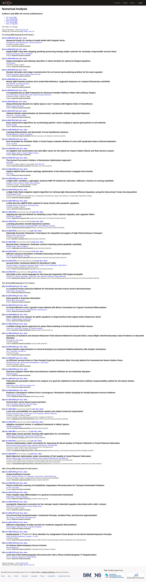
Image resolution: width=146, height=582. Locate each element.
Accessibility (51, 576)
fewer (25, 31)
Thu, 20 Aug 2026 (11, 19)
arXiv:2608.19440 (10, 261)
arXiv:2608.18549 (10, 333)
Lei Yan (8, 487)
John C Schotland (12, 404)
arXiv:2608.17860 (10, 522)
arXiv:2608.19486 (10, 242)
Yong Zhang (29, 436)
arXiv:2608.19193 (10, 286)
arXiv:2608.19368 (10, 189)
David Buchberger (22, 42)
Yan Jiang (15, 487)
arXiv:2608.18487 (10, 358)
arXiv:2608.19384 (10, 178)
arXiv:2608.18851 (10, 431)
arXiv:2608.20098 (9, 58)
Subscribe (25, 576)
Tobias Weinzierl (60, 276)
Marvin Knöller (24, 74)
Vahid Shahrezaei (50, 476)
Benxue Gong (21, 309)
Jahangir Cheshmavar (13, 426)
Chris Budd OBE (31, 226)
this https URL (40, 164)
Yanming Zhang (33, 205)
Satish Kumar (21, 235)
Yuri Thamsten (39, 413)
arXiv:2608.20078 (9, 70)
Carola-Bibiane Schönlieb (46, 226)
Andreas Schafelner (35, 527)
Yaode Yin (9, 328)
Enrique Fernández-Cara (14, 413)
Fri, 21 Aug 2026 (11, 17)
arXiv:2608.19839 (9, 101)
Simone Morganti (37, 328)
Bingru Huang (11, 106)
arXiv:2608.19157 (10, 305)
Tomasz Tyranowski (25, 134)
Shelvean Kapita (11, 374)
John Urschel (20, 300)
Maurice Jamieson (47, 276)
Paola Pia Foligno (12, 95)
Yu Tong (26, 256)
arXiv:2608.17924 (10, 492)
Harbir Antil (10, 536)
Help (9, 576)
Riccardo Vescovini (44, 95)
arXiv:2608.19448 (10, 251)
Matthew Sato (26, 445)
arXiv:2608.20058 (9, 79)
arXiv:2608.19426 (10, 169)
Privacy (42, 576)
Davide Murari (11, 226)
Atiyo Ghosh (39, 476)
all (33, 31)
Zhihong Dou (10, 291)
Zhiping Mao (10, 436)
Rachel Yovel (37, 506)
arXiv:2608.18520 (10, 347)
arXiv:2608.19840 (10, 212)
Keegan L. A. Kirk (32, 536)
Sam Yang (9, 173)
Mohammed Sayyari (13, 54)
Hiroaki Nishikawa (12, 547)
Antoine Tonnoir (26, 506)
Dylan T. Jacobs (22, 153)
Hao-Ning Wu (10, 63)
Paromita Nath (27, 458)
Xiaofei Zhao (27, 319)
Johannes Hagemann (19, 557)
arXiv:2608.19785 (10, 221)
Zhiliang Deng (11, 395)
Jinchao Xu (22, 351)
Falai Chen (20, 106)
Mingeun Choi (11, 235)
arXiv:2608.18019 (10, 472)
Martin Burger (31, 557)
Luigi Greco (18, 328)
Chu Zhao (9, 256)
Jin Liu (8, 557)
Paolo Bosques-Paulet (13, 194)
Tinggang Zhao (31, 309)
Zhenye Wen (20, 436)
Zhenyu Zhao (20, 291)
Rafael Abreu (10, 497)
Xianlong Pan (10, 340)
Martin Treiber (39, 265)
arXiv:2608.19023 (10, 409)
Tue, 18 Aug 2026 (11, 22)
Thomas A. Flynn (35, 276)
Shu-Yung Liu (10, 517)
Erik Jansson (21, 226)
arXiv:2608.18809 (10, 314)
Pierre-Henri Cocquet (13, 506)
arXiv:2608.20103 (9, 49)
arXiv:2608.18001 (10, 483)
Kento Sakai (20, 517)
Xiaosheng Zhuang (22, 84)
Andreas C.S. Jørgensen (26, 476)
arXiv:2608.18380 (10, 369)
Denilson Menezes (50, 413)
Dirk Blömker (10, 42)
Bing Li (8, 319)
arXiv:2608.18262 (10, 399)
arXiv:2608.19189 (10, 296)
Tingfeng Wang (17, 319)
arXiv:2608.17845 (10, 532)
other (24, 38)
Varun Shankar (35, 183)
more (30, 31)
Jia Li (8, 351)
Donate (132, 3)
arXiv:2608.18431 (10, 441)
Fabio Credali (33, 95)
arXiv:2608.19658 (10, 231)
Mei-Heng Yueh (30, 517)
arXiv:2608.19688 (10, 130)
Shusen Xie (31, 385)
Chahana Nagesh (22, 497)
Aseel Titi (22, 404)
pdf (17, 38)
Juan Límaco (28, 413)
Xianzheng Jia (42, 309)
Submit (125, 3)
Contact (16, 576)
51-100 (20, 30)
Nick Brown (24, 276)
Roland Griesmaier (12, 74)
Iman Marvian (18, 256)
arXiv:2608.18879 (10, 422)
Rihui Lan (23, 385)
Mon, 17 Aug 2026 (12, 24)
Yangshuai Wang (20, 115)
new (11, 27)
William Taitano (33, 153)
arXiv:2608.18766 (10, 324)
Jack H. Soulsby (11, 476)
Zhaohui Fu (10, 115)
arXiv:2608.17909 (10, 502)
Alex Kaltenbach (19, 536)
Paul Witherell (52, 445)
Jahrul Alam (44, 362)
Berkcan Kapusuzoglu (13, 445)
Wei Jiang (19, 340)
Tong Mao (14, 351)
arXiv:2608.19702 (9, 120)
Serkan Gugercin (22, 246)
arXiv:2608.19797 (9, 111)
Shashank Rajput (12, 265)
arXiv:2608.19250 (10, 201)
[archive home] (7, 3)
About (3, 576)
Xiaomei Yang (21, 395)
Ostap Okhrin (62, 265)
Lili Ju (8, 143)
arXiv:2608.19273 (10, 272)
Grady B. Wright (23, 183)
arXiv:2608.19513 (10, 158)
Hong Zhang (22, 205)
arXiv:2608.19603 (10, 148)
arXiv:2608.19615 (10, 139)
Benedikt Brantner (12, 134)
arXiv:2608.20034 (9, 90)
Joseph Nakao (11, 153)
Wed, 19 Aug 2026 (12, 20)
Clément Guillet (11, 125)
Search (118, 3)
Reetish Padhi (11, 246)
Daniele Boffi (23, 95)
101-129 (25, 30)
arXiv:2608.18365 (10, 390)
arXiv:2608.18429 (10, 454)
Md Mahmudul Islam (13, 362)
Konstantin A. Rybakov (13, 216)
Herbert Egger (11, 527)
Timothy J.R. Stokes (13, 276)
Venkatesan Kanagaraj (26, 265)
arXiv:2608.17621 (10, 552)
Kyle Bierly (9, 162)
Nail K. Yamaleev (26, 54)
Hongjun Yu (26, 328)
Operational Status (64, 576)
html (20, 38)
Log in (140, 3)
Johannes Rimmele (35, 42)
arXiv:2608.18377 (10, 378)
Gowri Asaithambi (51, 265)
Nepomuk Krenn (22, 527)
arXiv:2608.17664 (10, 543)
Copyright (34, 576)
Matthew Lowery (11, 183)
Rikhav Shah (10, 300)
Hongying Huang (12, 205)
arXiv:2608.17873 (10, 513)
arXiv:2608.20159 (9, 38)
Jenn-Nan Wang (31, 404)
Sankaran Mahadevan (39, 445)
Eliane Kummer (35, 74)
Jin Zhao (14, 143)
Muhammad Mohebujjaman (30, 362)
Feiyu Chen (10, 385)
